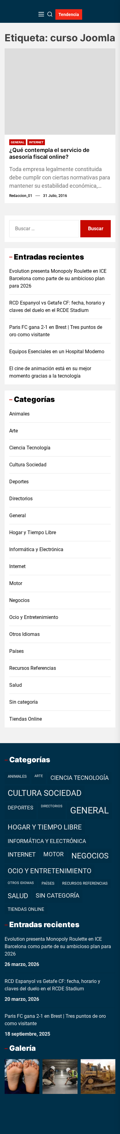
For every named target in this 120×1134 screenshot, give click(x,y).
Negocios (19, 600)
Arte (13, 431)
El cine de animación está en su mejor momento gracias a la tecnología (50, 372)
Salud (15, 685)
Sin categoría (23, 702)
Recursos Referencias (32, 668)
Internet (36, 142)
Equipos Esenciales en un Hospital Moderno (56, 351)
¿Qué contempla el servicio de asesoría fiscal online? (49, 153)
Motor (15, 583)
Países (16, 651)
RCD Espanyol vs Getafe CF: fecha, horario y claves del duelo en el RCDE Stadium (57, 306)
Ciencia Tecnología (29, 448)
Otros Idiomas (24, 634)
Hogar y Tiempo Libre (32, 532)
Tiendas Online (25, 719)
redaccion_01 (20, 196)
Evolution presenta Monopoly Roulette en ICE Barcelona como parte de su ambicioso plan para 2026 (57, 278)
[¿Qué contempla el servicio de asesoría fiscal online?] (60, 91)
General (17, 142)
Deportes (19, 482)
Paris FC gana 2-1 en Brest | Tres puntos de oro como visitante (55, 331)
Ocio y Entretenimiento (33, 617)
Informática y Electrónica (36, 549)
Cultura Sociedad (27, 465)
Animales (19, 414)
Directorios (21, 498)
